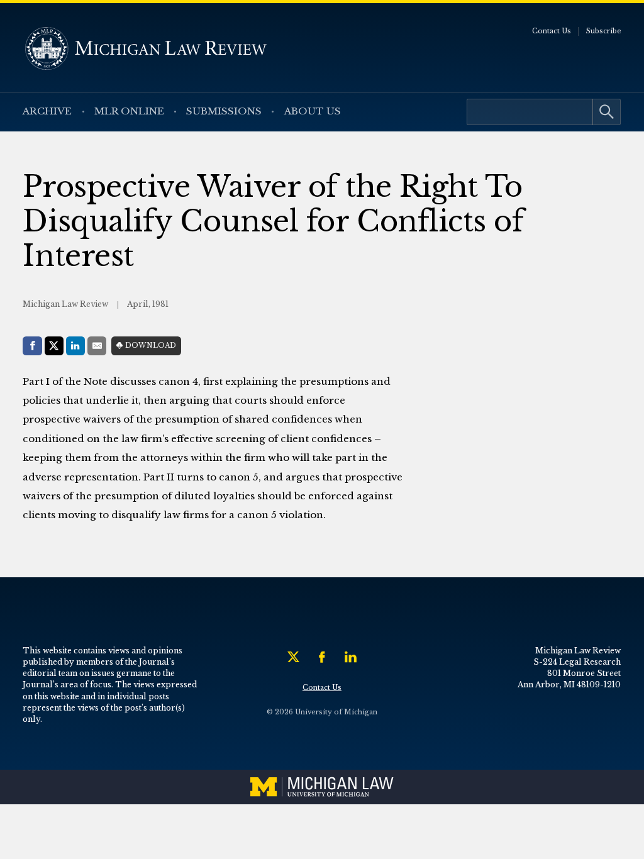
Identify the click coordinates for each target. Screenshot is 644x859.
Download (150, 345)
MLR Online (129, 111)
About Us (312, 111)
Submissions (224, 111)
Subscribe (603, 31)
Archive (47, 111)
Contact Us (551, 31)
